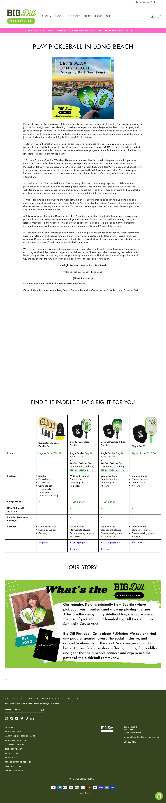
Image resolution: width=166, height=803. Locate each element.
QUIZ (108, 16)
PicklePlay (78, 203)
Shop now (43, 542)
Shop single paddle (79, 542)
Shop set (74, 549)
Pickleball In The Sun (110, 226)
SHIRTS (87, 16)
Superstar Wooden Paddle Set (48, 444)
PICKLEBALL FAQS (13, 731)
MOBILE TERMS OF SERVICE (18, 762)
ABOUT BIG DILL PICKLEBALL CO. (20, 736)
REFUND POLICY (12, 753)
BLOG (58, 16)
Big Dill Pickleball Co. (69, 137)
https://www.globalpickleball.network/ (122, 167)
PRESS (98, 16)
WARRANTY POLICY (14, 766)
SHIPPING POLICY (13, 749)
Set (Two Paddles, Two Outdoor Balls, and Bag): (82, 466)
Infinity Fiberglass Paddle (79, 443)
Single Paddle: (81, 455)
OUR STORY (74, 16)
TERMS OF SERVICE (14, 770)
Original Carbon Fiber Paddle (113, 443)
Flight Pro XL (139, 446)
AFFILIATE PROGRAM (15, 744)
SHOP (45, 16)
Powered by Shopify (83, 793)
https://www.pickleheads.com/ (82, 163)
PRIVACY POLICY (13, 757)
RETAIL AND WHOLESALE (17, 740)
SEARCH (9, 727)
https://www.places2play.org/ (52, 167)
